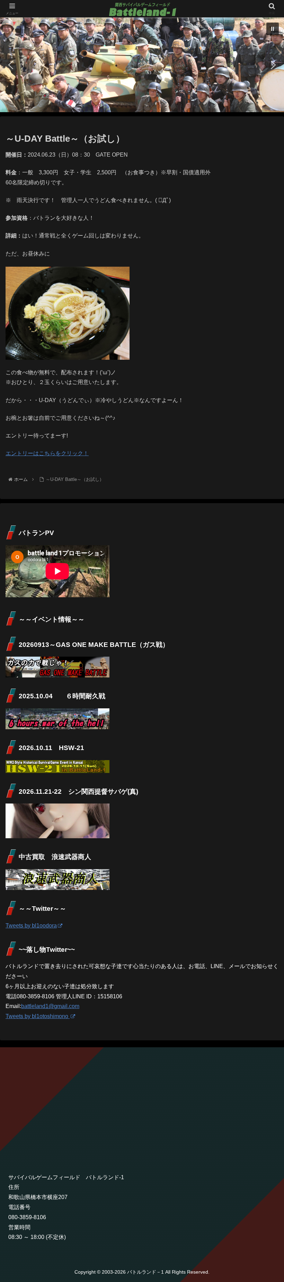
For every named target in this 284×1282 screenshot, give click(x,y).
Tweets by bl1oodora (31, 926)
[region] (142, 64)
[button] (272, 29)
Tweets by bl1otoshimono (38, 1016)
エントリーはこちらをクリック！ (47, 453)
